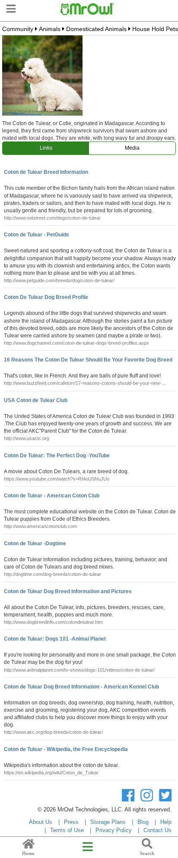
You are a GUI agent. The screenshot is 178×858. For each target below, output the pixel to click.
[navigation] (11, 7)
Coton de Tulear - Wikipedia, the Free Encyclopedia (66, 749)
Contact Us (157, 830)
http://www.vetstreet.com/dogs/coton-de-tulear (52, 217)
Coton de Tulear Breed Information (46, 172)
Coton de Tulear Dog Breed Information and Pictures (68, 591)
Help (166, 822)
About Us (40, 822)
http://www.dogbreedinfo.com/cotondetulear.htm (53, 622)
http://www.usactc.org (26, 438)
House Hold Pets (155, 28)
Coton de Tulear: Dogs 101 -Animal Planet (55, 639)
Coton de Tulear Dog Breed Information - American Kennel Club (81, 687)
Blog (143, 822)
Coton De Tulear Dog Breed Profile (46, 297)
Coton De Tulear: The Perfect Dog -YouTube (57, 456)
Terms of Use (67, 830)
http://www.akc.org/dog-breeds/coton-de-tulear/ (53, 732)
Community (17, 28)
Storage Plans (108, 822)
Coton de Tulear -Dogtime (35, 544)
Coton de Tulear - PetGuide (36, 235)
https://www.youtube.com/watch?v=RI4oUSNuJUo (56, 478)
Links (46, 148)
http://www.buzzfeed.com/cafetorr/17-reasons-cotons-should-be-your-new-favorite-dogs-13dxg (83, 383)
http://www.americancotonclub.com (40, 526)
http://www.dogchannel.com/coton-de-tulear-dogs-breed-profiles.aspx (76, 343)
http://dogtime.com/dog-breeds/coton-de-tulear (52, 574)
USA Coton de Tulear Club (35, 400)
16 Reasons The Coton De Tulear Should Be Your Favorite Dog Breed (88, 360)
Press (71, 822)
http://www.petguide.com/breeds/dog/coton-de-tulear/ (59, 280)
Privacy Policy (113, 830)
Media (132, 148)
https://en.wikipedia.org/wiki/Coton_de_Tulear (51, 772)
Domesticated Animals (96, 28)
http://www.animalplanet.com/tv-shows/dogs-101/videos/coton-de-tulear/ (79, 670)
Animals (49, 28)
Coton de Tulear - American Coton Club (51, 496)
